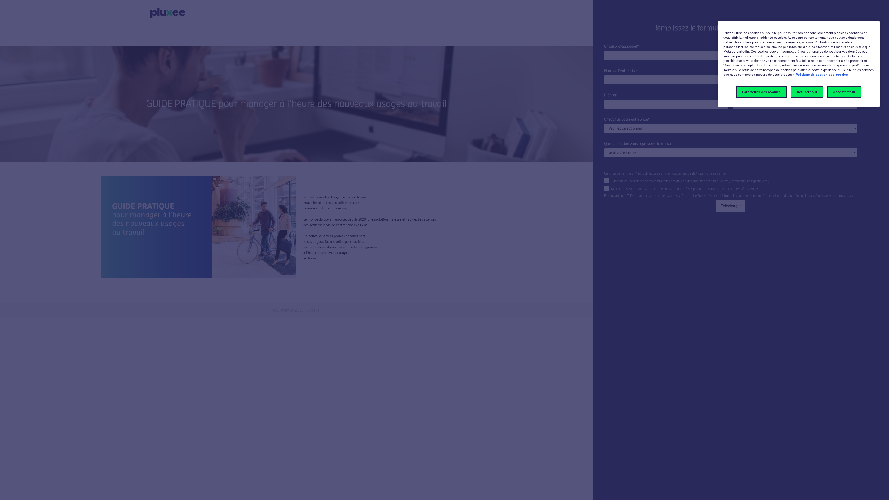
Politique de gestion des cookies (822, 74)
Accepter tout (844, 92)
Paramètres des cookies (761, 92)
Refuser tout (807, 92)
